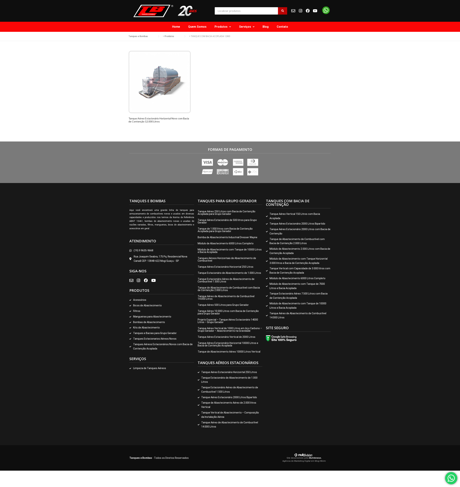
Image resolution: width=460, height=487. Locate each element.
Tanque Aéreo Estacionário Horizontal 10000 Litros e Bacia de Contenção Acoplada (228, 344)
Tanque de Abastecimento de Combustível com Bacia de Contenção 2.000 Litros (229, 289)
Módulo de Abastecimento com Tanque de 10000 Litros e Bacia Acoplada (230, 250)
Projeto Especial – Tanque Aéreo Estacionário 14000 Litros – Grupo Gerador (228, 321)
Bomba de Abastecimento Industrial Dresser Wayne (227, 237)
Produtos (221, 26)
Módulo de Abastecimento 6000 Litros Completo (226, 243)
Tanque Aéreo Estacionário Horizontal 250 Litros (225, 266)
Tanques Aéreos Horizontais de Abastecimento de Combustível (227, 259)
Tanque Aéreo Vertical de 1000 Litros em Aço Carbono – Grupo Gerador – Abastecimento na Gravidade (230, 329)
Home (176, 26)
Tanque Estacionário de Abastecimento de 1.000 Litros (229, 272)
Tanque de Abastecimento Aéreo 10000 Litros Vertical (229, 351)
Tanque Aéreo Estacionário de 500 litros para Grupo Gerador (227, 221)
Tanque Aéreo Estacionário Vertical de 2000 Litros (226, 336)
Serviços (245, 26)
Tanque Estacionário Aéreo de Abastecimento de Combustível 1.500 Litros (226, 280)
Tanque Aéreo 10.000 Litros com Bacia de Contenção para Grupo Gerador (228, 312)
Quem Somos (197, 26)
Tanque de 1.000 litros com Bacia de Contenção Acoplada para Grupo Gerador (225, 230)
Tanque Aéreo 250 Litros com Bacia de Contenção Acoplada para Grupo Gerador (226, 212)
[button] (223, 27)
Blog (266, 26)
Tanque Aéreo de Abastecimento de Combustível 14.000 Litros (226, 297)
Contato (282, 26)
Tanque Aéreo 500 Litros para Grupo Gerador (223, 304)
